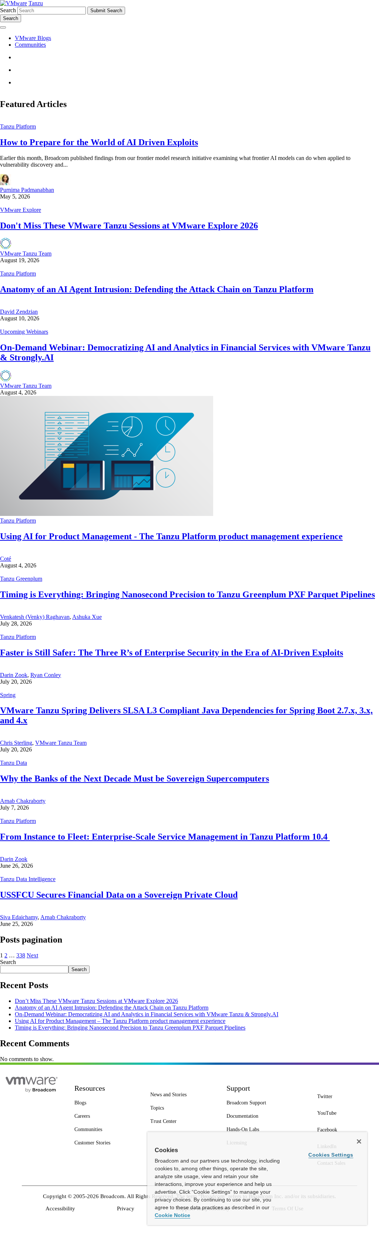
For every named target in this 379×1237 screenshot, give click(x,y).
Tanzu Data (13, 763)
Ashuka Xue (87, 617)
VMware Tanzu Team (25, 253)
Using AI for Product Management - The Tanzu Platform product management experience (171, 536)
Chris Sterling (16, 743)
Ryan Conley (45, 675)
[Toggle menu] (3, 27)
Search (8, 10)
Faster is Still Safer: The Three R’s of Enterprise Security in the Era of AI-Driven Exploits (171, 652)
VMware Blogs (33, 38)
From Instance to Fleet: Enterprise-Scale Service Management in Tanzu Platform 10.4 (165, 836)
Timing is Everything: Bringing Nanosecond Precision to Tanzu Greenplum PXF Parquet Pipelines (187, 594)
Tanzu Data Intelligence (28, 879)
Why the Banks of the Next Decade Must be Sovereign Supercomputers (134, 778)
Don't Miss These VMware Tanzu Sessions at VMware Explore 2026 (129, 225)
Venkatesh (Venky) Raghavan (35, 617)
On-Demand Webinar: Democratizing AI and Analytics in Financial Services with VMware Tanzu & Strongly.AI (146, 1014)
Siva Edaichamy (19, 917)
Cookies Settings (330, 1155)
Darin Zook (13, 675)
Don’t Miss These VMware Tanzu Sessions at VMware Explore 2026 (96, 1001)
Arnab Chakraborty (23, 801)
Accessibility (60, 1208)
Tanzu (35, 3)
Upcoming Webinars (24, 332)
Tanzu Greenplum (21, 579)
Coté (5, 559)
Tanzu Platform (18, 126)
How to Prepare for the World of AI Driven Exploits (99, 142)
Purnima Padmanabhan (27, 190)
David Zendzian (19, 312)
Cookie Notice (172, 1215)
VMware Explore (20, 210)
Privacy (125, 1208)
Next (32, 955)
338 (20, 955)
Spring (8, 695)
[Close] (359, 1141)
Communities (30, 44)
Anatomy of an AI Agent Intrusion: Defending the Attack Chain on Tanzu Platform (156, 289)
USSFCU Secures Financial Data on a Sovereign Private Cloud (119, 895)
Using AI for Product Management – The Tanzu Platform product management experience (120, 1021)
